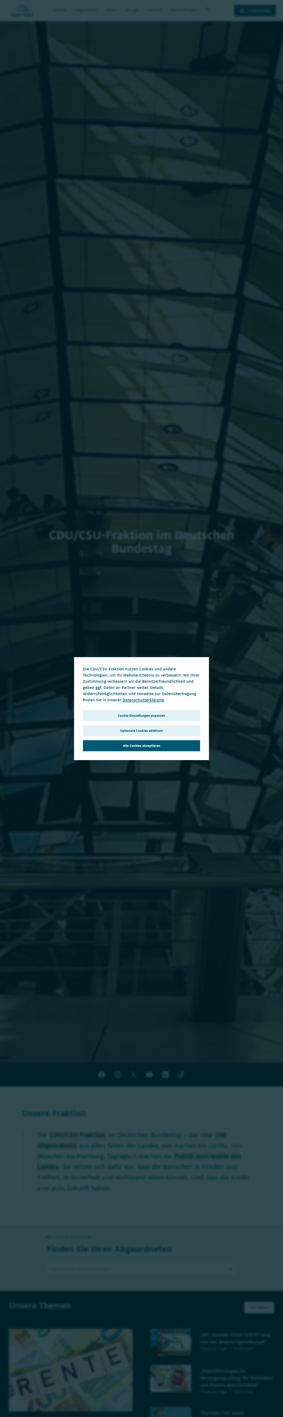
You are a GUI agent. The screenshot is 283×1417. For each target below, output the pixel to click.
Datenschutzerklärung (143, 700)
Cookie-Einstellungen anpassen (141, 715)
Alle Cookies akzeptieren (141, 746)
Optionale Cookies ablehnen (141, 730)
